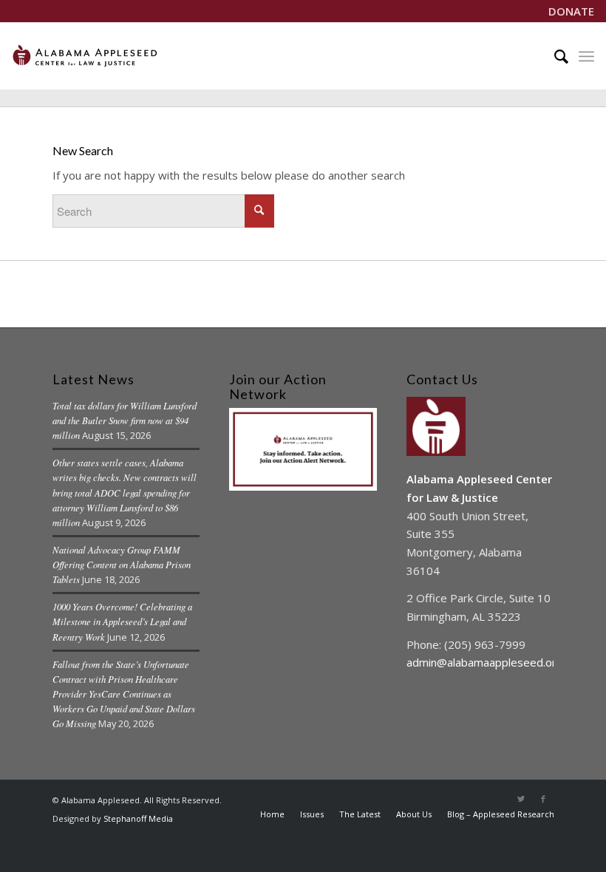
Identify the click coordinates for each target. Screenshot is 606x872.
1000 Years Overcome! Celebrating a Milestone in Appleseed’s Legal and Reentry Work (122, 621)
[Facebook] (543, 799)
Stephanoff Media (138, 818)
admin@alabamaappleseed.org (484, 662)
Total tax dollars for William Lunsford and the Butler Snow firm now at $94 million (124, 420)
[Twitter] (521, 799)
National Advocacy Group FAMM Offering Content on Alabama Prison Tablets (121, 564)
